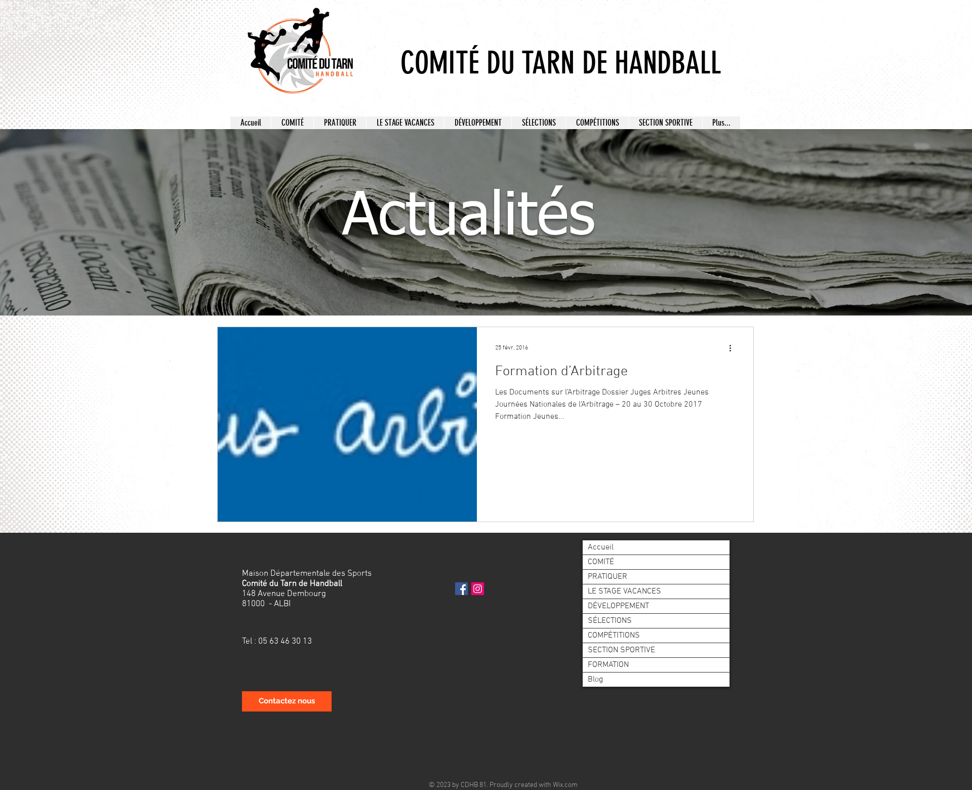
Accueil (601, 547)
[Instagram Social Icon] (477, 588)
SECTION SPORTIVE (621, 650)
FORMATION (608, 665)
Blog (595, 680)
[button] (292, 122)
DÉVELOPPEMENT (618, 606)
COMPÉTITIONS (614, 635)
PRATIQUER (607, 577)
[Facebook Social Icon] (461, 588)
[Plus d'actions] (733, 348)
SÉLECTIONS (610, 621)
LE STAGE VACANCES (624, 591)
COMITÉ (601, 562)
